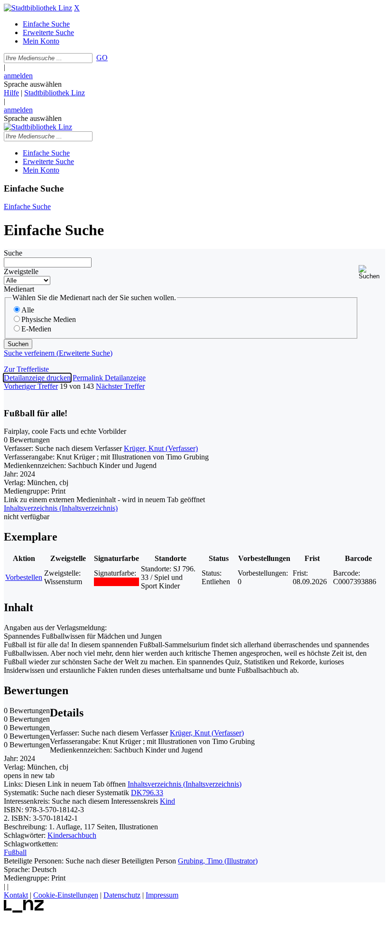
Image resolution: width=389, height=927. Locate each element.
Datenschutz (121, 895)
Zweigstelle (21, 271)
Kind (167, 801)
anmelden (18, 76)
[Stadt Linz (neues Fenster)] (24, 910)
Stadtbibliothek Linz (54, 93)
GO (102, 58)
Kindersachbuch (71, 835)
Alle (27, 310)
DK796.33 (147, 793)
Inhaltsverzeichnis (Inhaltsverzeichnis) (184, 784)
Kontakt (16, 895)
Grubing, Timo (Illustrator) (218, 861)
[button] (372, 272)
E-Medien (36, 329)
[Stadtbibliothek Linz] (38, 8)
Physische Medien (48, 319)
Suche (13, 253)
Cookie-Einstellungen (65, 895)
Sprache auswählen (33, 84)
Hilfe (11, 93)
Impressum (162, 895)
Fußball (15, 852)
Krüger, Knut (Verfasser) (161, 448)
